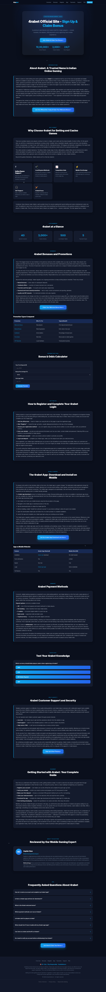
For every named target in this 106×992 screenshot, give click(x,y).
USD (19, 667)
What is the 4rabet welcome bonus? (25, 905)
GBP (19, 681)
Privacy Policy (52, 981)
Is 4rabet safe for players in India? (25, 918)
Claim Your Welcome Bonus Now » (53, 307)
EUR (19, 672)
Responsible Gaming (63, 981)
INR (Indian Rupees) (23, 677)
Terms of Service (42, 981)
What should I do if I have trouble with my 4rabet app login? (32, 925)
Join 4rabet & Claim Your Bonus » (53, 40)
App (67, 2)
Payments (72, 2)
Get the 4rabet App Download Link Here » (53, 537)
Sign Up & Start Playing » (53, 751)
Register (62, 2)
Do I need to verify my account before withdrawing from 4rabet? (33, 938)
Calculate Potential (23, 386)
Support (79, 2)
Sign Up (90, 2)
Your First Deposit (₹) (21, 365)
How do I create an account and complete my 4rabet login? (32, 892)
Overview (48, 2)
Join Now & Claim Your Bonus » (53, 945)
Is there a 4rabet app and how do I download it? (28, 898)
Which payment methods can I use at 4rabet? (28, 912)
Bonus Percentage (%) (22, 371)
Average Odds (20, 378)
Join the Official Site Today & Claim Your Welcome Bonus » (53, 109)
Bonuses (55, 2)
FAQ (85, 2)
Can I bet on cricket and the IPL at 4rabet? (27, 931)
